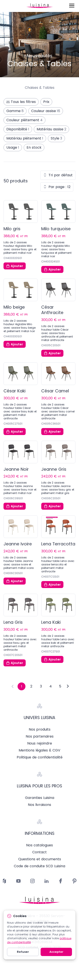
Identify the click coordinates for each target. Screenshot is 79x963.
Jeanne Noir (16, 469)
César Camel (55, 391)
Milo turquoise (56, 229)
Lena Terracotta (58, 544)
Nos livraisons (39, 805)
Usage (12, 147)
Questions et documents (39, 859)
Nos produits (39, 729)
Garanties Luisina (39, 798)
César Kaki (14, 391)
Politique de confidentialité (40, 757)
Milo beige (14, 307)
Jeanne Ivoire (18, 544)
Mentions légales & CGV (39, 750)
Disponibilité (17, 129)
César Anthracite (52, 310)
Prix (46, 101)
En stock (34, 147)
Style (56, 138)
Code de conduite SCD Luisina (39, 866)
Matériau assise (51, 129)
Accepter (56, 952)
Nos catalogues (39, 845)
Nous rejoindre (39, 743)
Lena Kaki (51, 622)
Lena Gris (13, 622)
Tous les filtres (23, 101)
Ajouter (17, 266)
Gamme (15, 110)
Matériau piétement (24, 138)
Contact (39, 852)
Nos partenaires (40, 736)
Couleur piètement (24, 120)
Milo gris (12, 229)
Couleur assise (45, 110)
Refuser (23, 952)
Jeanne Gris (53, 469)
